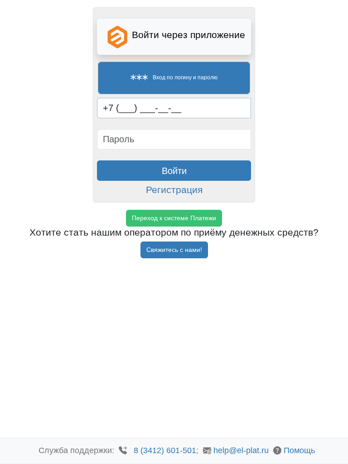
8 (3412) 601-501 (165, 450)
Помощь (299, 450)
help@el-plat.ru (241, 450)
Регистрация (174, 189)
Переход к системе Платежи (174, 218)
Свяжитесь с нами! (174, 249)
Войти (174, 171)
